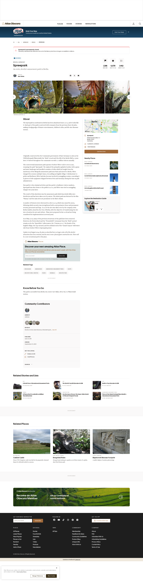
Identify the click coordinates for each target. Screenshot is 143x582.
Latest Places (17, 534)
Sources (27, 364)
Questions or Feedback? (71, 559)
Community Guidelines (79, 536)
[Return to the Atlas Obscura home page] (11, 24)
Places (15, 527)
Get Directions (101, 151)
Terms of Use (62, 258)
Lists (34, 539)
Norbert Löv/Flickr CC (19, 114)
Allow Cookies (51, 576)
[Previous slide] (13, 97)
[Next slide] (129, 97)
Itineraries (36, 536)
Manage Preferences (37, 576)
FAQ (93, 534)
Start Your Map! (119, 32)
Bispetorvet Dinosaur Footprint (104, 458)
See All (54, 330)
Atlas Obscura (67, 385)
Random (16, 542)
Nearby (15, 544)
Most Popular (17, 536)
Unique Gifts (76, 542)
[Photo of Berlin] (89, 206)
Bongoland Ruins (59, 458)
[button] (105, 60)
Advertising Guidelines (99, 539)
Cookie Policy (96, 544)
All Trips (55, 531)
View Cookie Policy (21, 571)
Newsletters (37, 547)
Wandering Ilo (46, 330)
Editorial (36, 527)
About (94, 531)
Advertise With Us (97, 536)
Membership (76, 531)
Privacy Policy (55, 258)
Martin (27, 330)
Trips (54, 527)
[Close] (56, 568)
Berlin (96, 203)
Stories (35, 531)
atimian (27, 317)
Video (35, 542)
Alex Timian (21, 76)
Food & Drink (37, 534)
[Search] (140, 24)
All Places (16, 531)
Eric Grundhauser (68, 398)
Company (95, 527)
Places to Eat (17, 539)
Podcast (35, 544)
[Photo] (114, 165)
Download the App (102, 520)
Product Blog (76, 539)
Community (76, 527)
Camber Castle (18, 458)
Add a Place (17, 547)
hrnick (31, 330)
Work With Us (76, 544)
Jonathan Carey (28, 385)
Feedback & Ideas (78, 534)
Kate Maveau (38, 330)
